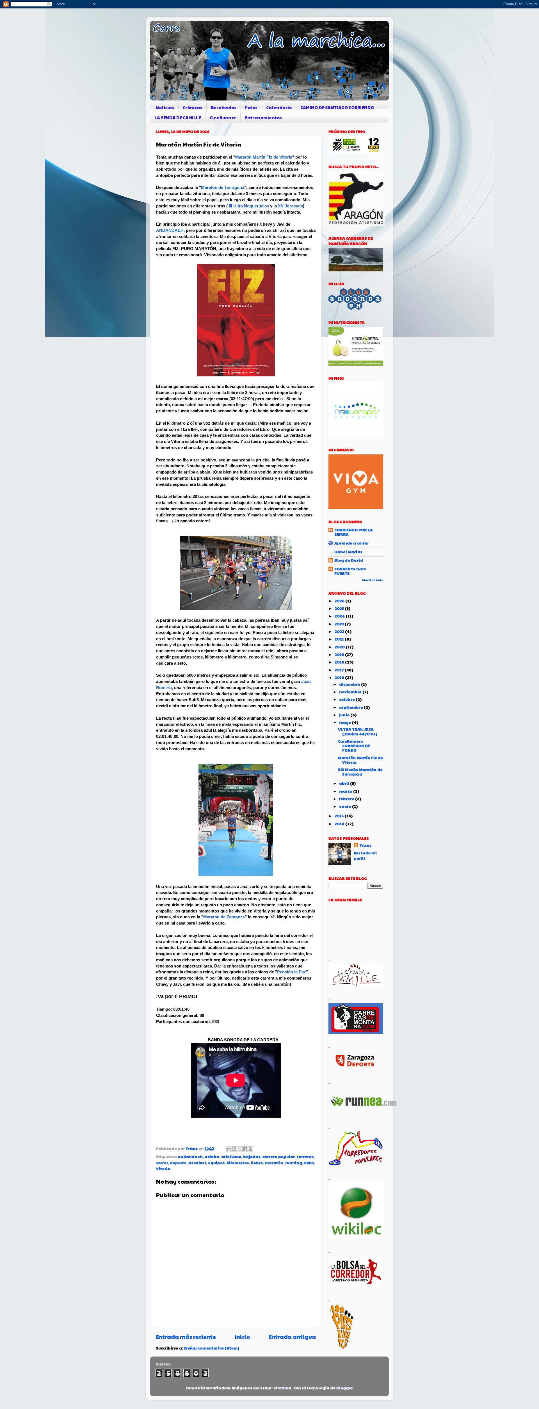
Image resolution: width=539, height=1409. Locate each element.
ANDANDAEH (170, 230)
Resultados (223, 107)
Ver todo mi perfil (365, 855)
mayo (345, 722)
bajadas (251, 1156)
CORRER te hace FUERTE (350, 571)
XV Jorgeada (290, 206)
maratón (274, 1162)
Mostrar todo (372, 580)
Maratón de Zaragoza (224, 917)
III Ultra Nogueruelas (249, 206)
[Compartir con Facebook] (245, 1149)
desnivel (197, 1162)
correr (162, 1162)
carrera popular (278, 1156)
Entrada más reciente (186, 1336)
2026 (340, 600)
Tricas (365, 845)
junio (344, 714)
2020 (340, 646)
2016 (340, 677)
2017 (340, 670)
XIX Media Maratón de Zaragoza (360, 772)
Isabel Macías (348, 551)
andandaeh (190, 1156)
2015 (339, 815)
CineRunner (223, 117)
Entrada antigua (292, 1336)
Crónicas (192, 107)
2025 (340, 608)
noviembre (350, 691)
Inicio (242, 1336)
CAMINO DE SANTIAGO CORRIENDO (337, 107)
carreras (305, 1156)
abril (344, 783)
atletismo (231, 1156)
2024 (340, 616)
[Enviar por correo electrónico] (229, 1149)
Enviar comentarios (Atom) (211, 1348)
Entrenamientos (263, 117)
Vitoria (163, 1168)
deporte (178, 1162)
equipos (216, 1162)
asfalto (212, 1156)
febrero (347, 798)
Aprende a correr (351, 543)
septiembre (351, 707)
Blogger (344, 1387)
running (293, 1162)
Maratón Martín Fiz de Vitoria (263, 157)
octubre (347, 699)
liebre (257, 1162)
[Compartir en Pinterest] (250, 1149)
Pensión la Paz (291, 972)
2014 (340, 823)
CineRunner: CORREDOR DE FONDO (354, 745)
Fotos (251, 107)
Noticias (165, 107)
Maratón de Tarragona (222, 187)
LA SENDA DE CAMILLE (177, 117)
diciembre (350, 684)
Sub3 (309, 1162)
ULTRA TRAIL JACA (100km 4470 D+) (357, 731)
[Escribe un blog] (234, 1149)
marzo (346, 791)
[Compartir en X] (240, 1149)
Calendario (279, 107)
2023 (340, 623)
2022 (340, 631)
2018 (340, 662)
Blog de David (348, 560)
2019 (340, 654)
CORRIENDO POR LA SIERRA (353, 532)
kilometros (238, 1162)
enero (345, 806)
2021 (340, 639)
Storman (282, 1387)
